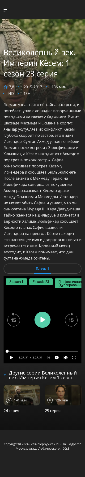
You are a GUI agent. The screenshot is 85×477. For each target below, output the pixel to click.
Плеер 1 (42, 268)
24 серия (11, 410)
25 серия (52, 410)
